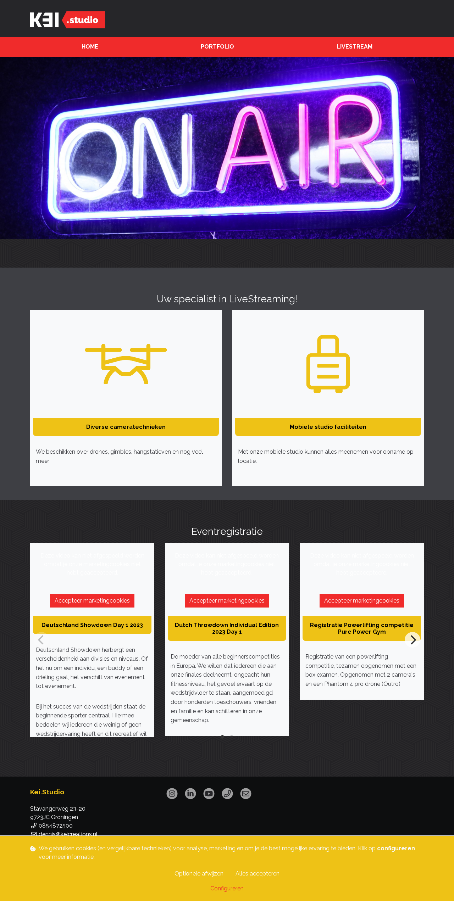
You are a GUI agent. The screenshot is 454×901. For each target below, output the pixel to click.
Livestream (354, 46)
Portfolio (217, 46)
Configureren (227, 888)
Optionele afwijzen (199, 873)
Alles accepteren (257, 873)
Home (90, 46)
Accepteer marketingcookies (92, 600)
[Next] (412, 640)
